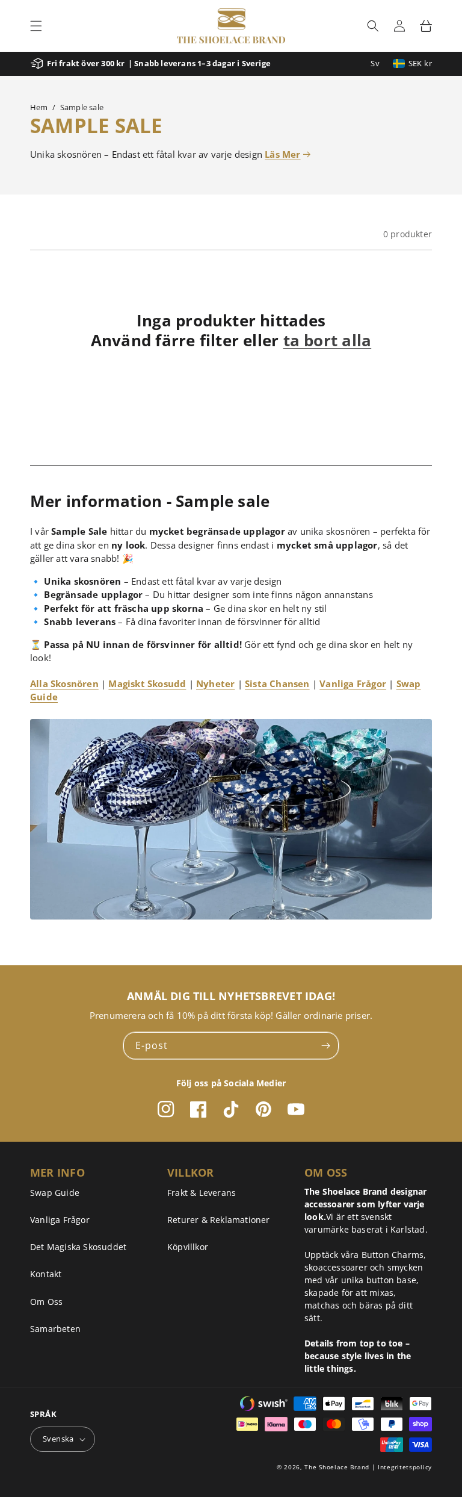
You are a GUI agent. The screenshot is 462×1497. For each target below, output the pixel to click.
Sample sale (81, 107)
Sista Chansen (277, 683)
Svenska (58, 1438)
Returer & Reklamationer (218, 1219)
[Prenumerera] (325, 1046)
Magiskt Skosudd (147, 683)
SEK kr (420, 63)
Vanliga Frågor (352, 683)
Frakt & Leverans (201, 1192)
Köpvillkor (187, 1247)
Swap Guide (54, 1192)
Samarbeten (55, 1328)
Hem (39, 107)
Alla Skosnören (64, 683)
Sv (375, 63)
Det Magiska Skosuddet (78, 1247)
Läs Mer (282, 154)
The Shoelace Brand (336, 1467)
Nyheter (215, 683)
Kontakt (45, 1274)
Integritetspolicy (405, 1467)
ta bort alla (327, 341)
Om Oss (46, 1301)
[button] (36, 26)
